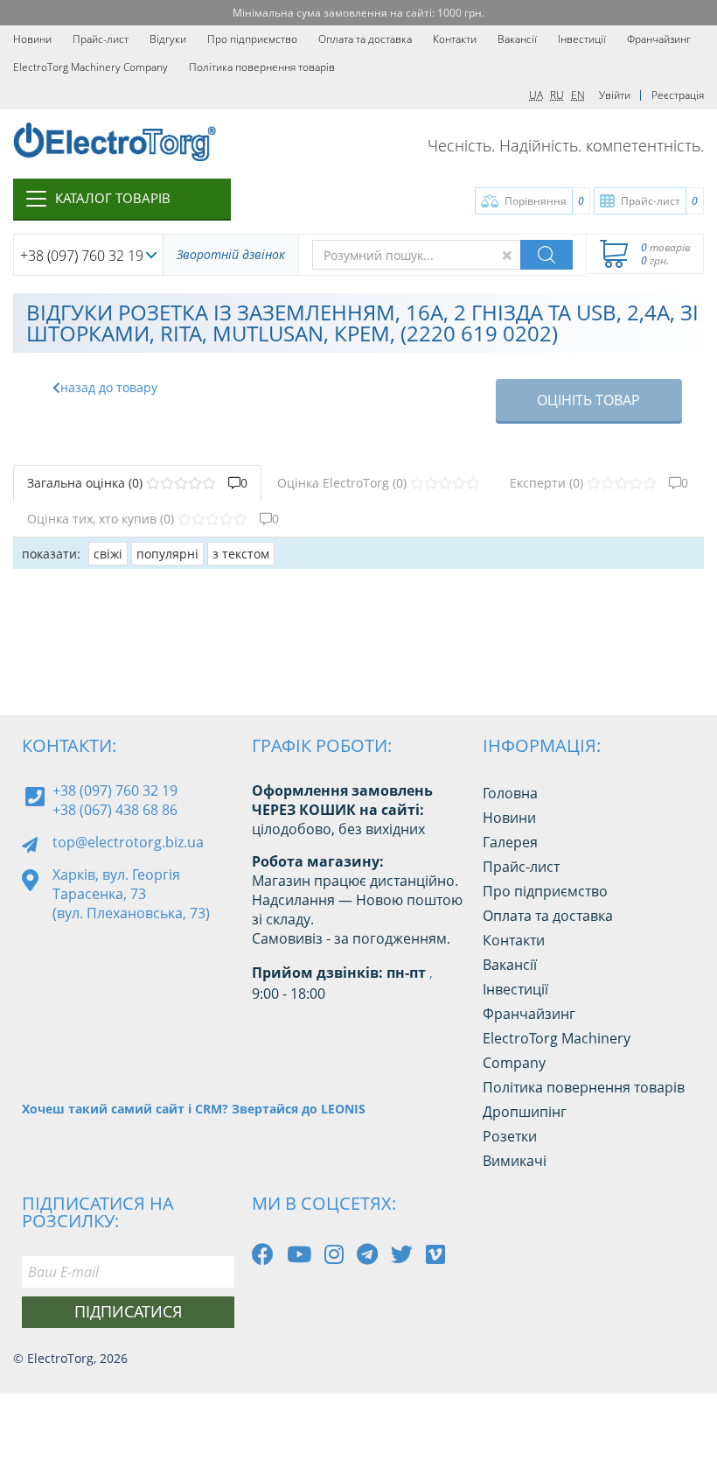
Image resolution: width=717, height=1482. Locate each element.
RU (557, 95)
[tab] (137, 483)
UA (536, 95)
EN (578, 95)
